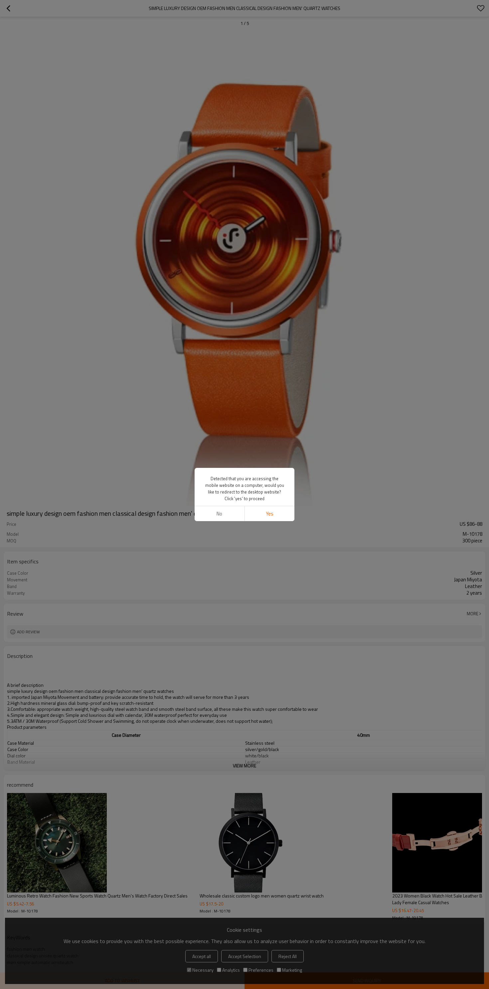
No (219, 513)
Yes (269, 513)
